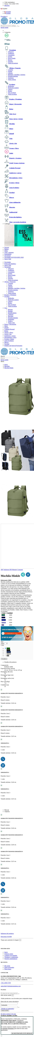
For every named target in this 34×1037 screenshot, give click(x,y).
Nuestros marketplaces (10, 958)
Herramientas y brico (15, 178)
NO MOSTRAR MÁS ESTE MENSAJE (22, 1033)
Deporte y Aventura (15, 158)
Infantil (11, 133)
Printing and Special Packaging (13, 345)
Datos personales (9, 967)
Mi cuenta (7, 966)
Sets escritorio (12, 92)
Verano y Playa (14, 148)
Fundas (10, 56)
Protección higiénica (15, 217)
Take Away (12, 114)
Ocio (5, 308)
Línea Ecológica (14, 187)
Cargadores (11, 55)
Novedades (7, 262)
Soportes (10, 61)
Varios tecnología (13, 63)
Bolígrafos (11, 86)
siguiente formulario (8, 1028)
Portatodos (11, 319)
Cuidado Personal (14, 168)
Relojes (10, 60)
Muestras (7, 5)
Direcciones (7, 969)
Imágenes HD (8, 569)
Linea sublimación (14, 202)
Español (8, 11)
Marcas (11, 197)
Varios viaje (11, 322)
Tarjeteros (11, 78)
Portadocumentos (13, 76)
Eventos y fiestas (14, 183)
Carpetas (10, 70)
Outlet (11, 153)
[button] (7, 32)
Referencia (4, 580)
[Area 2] (1, 706)
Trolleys (10, 321)
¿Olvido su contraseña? (7, 1008)
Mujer (11, 128)
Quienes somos (8, 954)
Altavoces (11, 52)
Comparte (20, 569)
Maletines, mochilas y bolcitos (16, 74)
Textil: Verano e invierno (16, 163)
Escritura (12, 84)
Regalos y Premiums (15, 99)
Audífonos (11, 53)
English (8, 13)
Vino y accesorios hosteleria (17, 222)
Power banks (11, 58)
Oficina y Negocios (15, 68)
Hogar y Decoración (15, 104)
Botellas (10, 311)
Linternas (10, 314)
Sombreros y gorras (15, 173)
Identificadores (12, 313)
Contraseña (4, 1005)
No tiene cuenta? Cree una (8, 1014)
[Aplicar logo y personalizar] (3, 760)
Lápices (10, 89)
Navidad (12, 192)
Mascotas (12, 207)
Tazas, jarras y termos (16, 119)
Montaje (14, 569)
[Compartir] (23, 575)
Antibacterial (13, 212)
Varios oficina (12, 79)
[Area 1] (1, 690)
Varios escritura (12, 94)
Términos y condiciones (11, 957)
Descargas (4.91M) (6, 936)
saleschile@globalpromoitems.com (11, 986)
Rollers (10, 91)
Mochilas (12, 124)
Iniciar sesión (4, 1010)
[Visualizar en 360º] (3, 767)
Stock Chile (7, 265)
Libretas (10, 73)
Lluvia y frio (13, 143)
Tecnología (12, 50)
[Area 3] (1, 723)
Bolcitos (10, 309)
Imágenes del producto (7, 933)
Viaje (10, 138)
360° (2, 569)
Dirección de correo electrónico (10, 1001)
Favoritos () (4, 16)
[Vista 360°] (28, 575)
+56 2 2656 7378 (6, 983)
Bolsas (11, 109)
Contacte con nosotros (10, 955)
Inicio (6, 952)
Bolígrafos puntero (13, 88)
